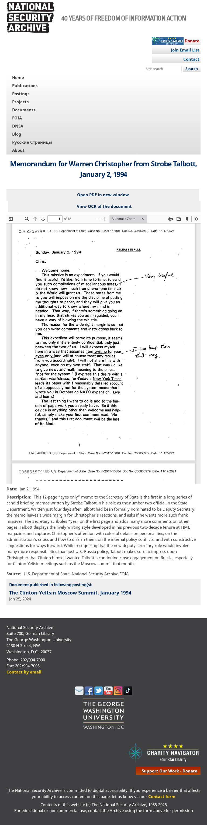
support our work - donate (169, 771)
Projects (20, 101)
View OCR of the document (104, 206)
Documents (23, 109)
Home (18, 77)
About (18, 150)
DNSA (17, 126)
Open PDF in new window (103, 194)
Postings (20, 93)
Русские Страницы (32, 142)
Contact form (161, 796)
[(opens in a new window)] (79, 693)
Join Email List (185, 50)
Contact (191, 59)
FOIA (17, 118)
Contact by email (24, 672)
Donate (192, 40)
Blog (16, 134)
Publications (24, 85)
